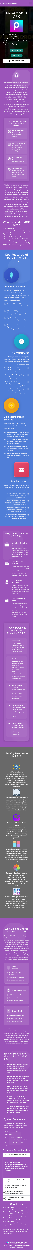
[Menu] (30, 3)
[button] (16, 50)
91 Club (5, 245)
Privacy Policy (8, 1245)
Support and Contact (22, 1245)
